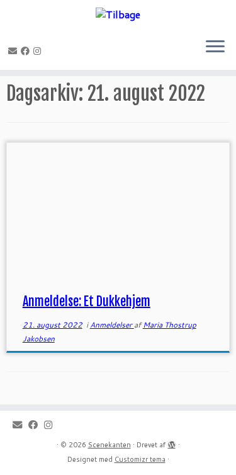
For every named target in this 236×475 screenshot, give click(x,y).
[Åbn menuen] (215, 47)
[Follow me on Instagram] (39, 51)
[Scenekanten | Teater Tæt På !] (118, 13)
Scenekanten (109, 445)
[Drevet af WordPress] (171, 442)
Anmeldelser (112, 324)
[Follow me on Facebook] (27, 51)
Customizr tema (140, 459)
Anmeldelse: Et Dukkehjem (86, 301)
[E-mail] (14, 51)
